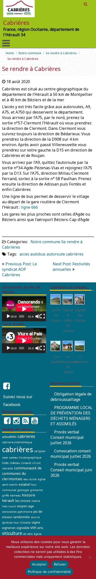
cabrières (74, 254)
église (38, 534)
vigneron (9, 528)
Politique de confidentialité (49, 572)
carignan (40, 451)
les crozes (23, 500)
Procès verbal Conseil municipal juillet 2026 (67, 437)
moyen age (25, 506)
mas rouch (9, 506)
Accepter (39, 564)
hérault (8, 500)
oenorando (9, 511)
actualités (9, 436)
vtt (24, 534)
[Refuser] (89, 557)
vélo (30, 534)
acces (24, 254)
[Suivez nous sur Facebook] (7, 386)
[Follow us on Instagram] (16, 422)
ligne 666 (29, 207)
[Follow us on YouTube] (34, 422)
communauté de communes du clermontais (22, 473)
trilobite (25, 522)
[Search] (86, 4)
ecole (33, 479)
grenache (36, 490)
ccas (5, 462)
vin (33, 527)
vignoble (23, 528)
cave (5, 457)
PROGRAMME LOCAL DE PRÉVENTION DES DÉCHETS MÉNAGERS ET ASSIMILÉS (71, 415)
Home (10, 53)
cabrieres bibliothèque (17, 442)
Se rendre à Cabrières (61, 53)
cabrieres (26, 436)
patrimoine (25, 511)
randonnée (21, 517)
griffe (5, 495)
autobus (38, 254)
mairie (36, 501)
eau (25, 479)
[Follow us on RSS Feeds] (25, 422)
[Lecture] (8, 316)
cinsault (26, 463)
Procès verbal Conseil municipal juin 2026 (71, 470)
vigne (36, 522)
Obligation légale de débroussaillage (71, 396)
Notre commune (29, 53)
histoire (28, 495)
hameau (15, 495)
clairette (7, 468)
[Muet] (37, 316)
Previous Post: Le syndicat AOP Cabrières (19, 269)
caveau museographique (25, 457)
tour (16, 522)
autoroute (56, 254)
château (15, 463)
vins (40, 528)
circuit (36, 463)
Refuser (60, 564)
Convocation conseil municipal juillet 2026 (70, 453)
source (35, 517)
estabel (24, 484)
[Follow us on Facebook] (7, 422)
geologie (23, 490)
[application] (24, 308)
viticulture (12, 533)
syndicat (7, 522)
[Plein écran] (42, 316)
